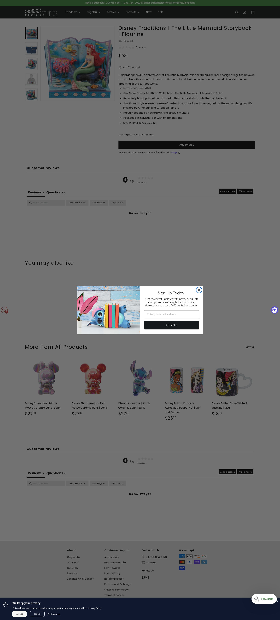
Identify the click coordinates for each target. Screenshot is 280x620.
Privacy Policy (95, 608)
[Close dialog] (199, 290)
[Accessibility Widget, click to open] (274, 310)
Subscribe (172, 325)
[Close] (276, 600)
